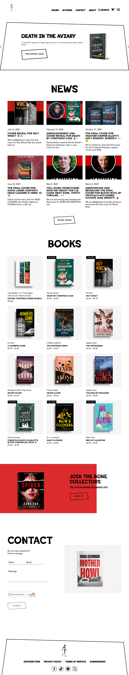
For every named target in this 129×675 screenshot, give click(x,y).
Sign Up (79, 496)
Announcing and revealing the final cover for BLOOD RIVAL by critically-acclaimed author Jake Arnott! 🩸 (103, 193)
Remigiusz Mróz (14, 390)
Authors (67, 10)
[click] (118, 10)
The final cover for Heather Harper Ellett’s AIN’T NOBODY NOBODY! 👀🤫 (103, 137)
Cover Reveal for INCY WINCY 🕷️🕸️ (23, 135)
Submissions (97, 661)
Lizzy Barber (13, 293)
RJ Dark (89, 293)
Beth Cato (90, 438)
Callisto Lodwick (54, 343)
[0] (112, 9)
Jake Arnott (12, 296)
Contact (80, 10)
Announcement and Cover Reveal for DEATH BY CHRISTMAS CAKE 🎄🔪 (63, 136)
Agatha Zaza (91, 343)
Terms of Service (75, 661)
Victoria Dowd (25, 296)
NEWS (64, 89)
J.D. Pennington (26, 293)
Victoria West (52, 390)
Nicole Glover (53, 293)
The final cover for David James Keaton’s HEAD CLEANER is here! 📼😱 (25, 191)
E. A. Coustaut (53, 438)
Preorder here (34, 54)
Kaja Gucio (26, 390)
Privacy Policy (53, 661)
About (92, 10)
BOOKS (64, 244)
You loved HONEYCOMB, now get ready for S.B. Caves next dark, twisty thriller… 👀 (63, 191)
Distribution (32, 661)
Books (55, 10)
